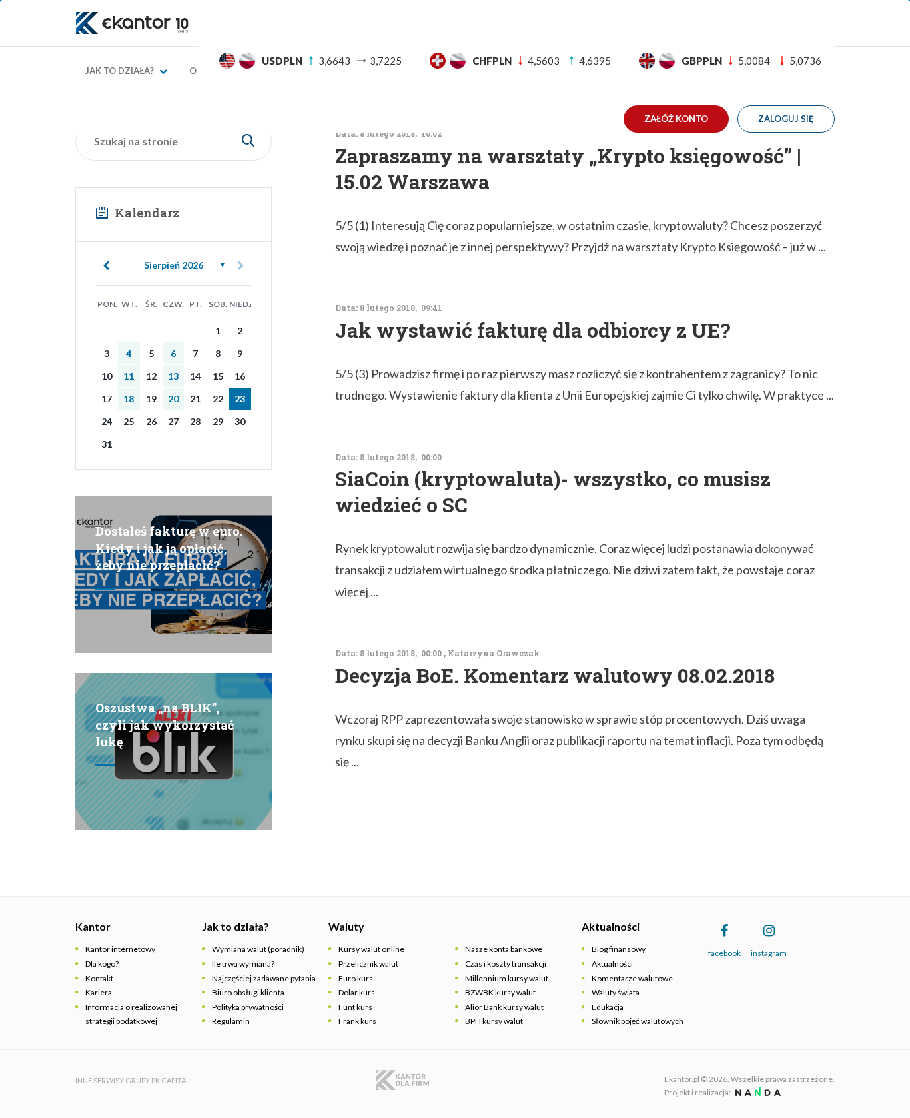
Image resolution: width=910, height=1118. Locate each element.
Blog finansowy (619, 949)
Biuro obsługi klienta (248, 992)
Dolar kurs (356, 992)
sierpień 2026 (173, 265)
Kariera (98, 992)
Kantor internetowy (120, 949)
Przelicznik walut (368, 964)
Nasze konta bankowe (503, 949)
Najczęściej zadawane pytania (264, 978)
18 (128, 398)
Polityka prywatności (248, 1007)
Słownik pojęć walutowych (637, 1021)
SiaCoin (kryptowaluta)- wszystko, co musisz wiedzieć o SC (553, 492)
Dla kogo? (102, 964)
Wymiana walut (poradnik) (258, 949)
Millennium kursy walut (506, 978)
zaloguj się (786, 118)
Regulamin (231, 1021)
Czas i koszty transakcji (505, 964)
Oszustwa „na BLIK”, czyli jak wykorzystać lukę (164, 725)
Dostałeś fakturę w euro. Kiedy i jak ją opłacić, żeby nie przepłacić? (168, 548)
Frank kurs (357, 1021)
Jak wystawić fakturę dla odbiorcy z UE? (533, 330)
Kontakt (99, 978)
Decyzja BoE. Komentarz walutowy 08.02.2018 (555, 675)
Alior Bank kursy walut (504, 1007)
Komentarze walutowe (632, 978)
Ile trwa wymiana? (243, 964)
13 (173, 376)
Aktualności (612, 964)
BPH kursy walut (494, 1021)
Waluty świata (616, 992)
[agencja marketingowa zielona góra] (756, 1092)
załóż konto (676, 118)
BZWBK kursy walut (500, 992)
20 (173, 398)
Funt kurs (355, 1007)
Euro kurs (355, 978)
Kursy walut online (371, 949)
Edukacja (608, 1007)
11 (128, 376)
